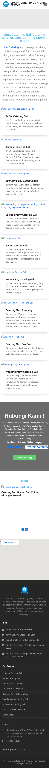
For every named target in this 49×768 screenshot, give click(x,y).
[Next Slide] (26, 529)
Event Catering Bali (16, 245)
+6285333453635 (36, 447)
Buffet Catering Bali (16, 116)
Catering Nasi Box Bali (18, 344)
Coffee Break (8, 714)
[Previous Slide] (23, 529)
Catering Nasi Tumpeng (19, 310)
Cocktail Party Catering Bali (21, 214)
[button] (45, 4)
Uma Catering (11, 47)
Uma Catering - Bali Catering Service (28, 4)
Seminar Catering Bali (17, 147)
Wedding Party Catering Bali (21, 371)
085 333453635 (13, 741)
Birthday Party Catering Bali (21, 180)
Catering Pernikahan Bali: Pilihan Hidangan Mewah (20, 494)
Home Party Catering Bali (20, 279)
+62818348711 (13, 447)
